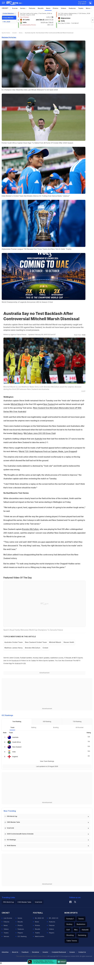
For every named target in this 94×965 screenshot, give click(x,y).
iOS (24, 663)
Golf (68, 930)
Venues (6, 936)
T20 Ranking (77, 721)
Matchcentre (39, 936)
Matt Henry (17, 433)
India (14, 752)
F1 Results (68, 658)
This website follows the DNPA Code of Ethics (32, 956)
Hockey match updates (41, 658)
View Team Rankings (47, 761)
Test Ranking (16, 721)
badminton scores (56, 658)
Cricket (5, 8)
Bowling (56, 727)
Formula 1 (70, 919)
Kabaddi (85, 930)
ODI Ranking (47, 721)
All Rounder (80, 727)
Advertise (5, 952)
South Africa (16, 742)
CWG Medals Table (13, 822)
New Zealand (49, 404)
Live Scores (8, 918)
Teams (80, 8)
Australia (38, 439)
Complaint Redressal (59, 952)
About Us (15, 952)
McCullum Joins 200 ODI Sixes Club (39, 433)
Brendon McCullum (30, 529)
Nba (75, 930)
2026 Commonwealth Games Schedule (20, 834)
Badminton (81, 924)
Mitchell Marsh (17, 404)
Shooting (70, 935)
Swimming (82, 935)
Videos (63, 8)
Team (12, 727)
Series (23, 8)
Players (20, 933)
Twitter (33, 660)
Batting (33, 727)
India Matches (8, 18)
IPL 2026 (7, 22)
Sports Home (6, 33)
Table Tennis (71, 941)
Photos (55, 8)
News (48, 8)
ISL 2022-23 (39, 918)
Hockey (69, 924)
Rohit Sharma (11, 845)
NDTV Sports (78, 658)
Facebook (15, 660)
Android (18, 663)
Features (72, 8)
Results (41, 8)
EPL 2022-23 (53, 918)
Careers (72, 952)
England (15, 756)
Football (23, 658)
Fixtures (32, 8)
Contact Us (82, 952)
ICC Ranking (22, 936)
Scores (15, 8)
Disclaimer (35, 952)
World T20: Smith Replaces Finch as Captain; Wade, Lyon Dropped (47, 451)
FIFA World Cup (12, 816)
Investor (45, 952)
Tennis (81, 919)
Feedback (25, 952)
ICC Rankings (11, 840)
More (88, 8)
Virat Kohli (10, 828)
